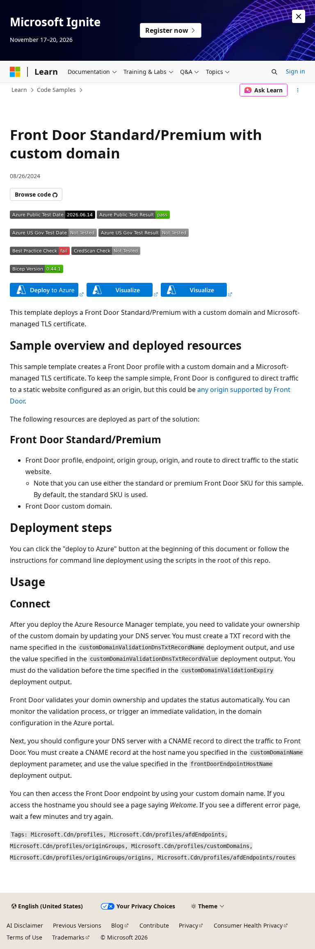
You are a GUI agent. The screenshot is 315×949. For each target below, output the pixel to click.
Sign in (295, 71)
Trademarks (68, 937)
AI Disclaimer (25, 925)
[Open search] (274, 71)
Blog (117, 925)
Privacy (188, 925)
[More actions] (298, 90)
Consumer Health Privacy (248, 925)
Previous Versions (77, 925)
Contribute (154, 925)
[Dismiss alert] (298, 16)
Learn (19, 90)
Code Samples (56, 90)
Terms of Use (24, 937)
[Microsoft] (15, 71)
